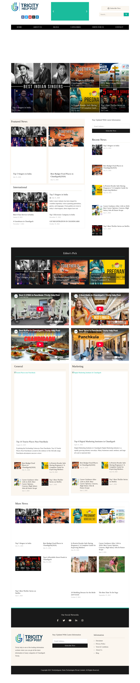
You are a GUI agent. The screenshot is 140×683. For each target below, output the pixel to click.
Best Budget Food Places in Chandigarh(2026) (113, 167)
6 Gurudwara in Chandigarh (23, 221)
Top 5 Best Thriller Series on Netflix (116, 226)
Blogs (56, 27)
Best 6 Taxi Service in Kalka (23, 215)
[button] (53, 11)
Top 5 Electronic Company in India (62, 215)
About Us (37, 27)
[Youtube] (30, 17)
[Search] (126, 14)
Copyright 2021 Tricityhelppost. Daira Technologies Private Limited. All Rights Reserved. (70, 670)
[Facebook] (22, 17)
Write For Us (98, 27)
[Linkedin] (37, 17)
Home (19, 27)
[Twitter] (26, 17)
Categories (75, 27)
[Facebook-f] (57, 620)
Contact (119, 27)
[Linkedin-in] (76, 620)
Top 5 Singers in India (22, 174)
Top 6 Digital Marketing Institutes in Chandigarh (94, 441)
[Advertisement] (70, 46)
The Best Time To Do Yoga (108, 593)
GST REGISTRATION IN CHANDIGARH (64, 221)
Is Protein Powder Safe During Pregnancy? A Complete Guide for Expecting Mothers (115, 188)
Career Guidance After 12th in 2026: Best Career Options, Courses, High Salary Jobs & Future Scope (116, 208)
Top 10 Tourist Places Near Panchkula (32, 442)
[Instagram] (33, 17)
